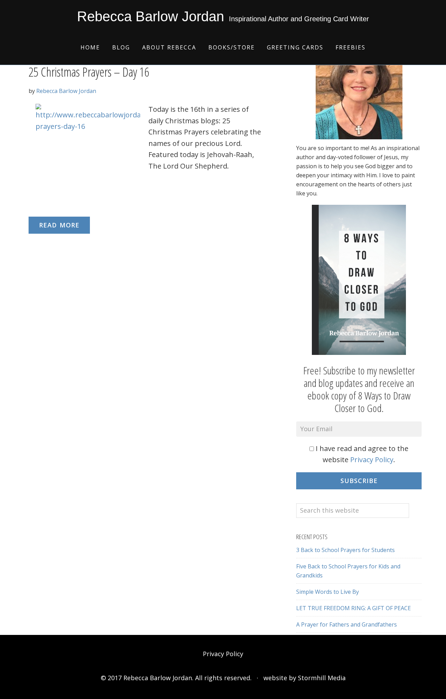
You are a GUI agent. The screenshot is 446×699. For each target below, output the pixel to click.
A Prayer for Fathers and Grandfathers (346, 624)
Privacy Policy (371, 459)
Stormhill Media (322, 678)
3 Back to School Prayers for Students (345, 550)
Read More (59, 225)
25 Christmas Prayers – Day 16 (89, 71)
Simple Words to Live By (327, 592)
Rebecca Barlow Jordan (150, 16)
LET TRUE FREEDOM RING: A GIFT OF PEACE (353, 608)
